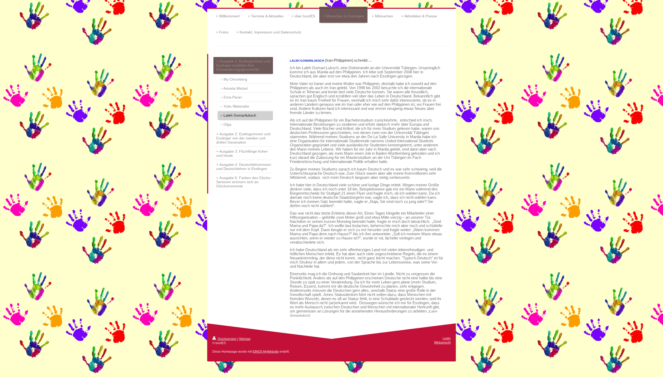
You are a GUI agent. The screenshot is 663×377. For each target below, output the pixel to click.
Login (447, 338)
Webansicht (442, 342)
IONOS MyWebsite (266, 351)
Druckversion (227, 338)
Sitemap (244, 338)
